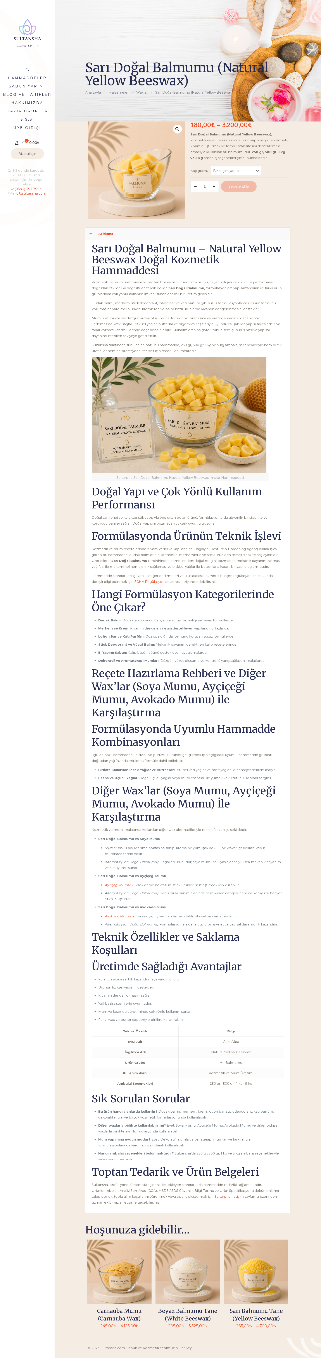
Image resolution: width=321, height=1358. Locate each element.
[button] (177, 129)
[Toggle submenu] (50, 111)
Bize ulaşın (27, 154)
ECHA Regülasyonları (151, 582)
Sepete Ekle (239, 186)
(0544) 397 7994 (28, 189)
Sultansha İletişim (229, 1196)
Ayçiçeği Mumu (117, 885)
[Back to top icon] (300, 1349)
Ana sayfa (93, 92)
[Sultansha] (27, 32)
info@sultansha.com (29, 193)
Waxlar (142, 92)
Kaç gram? (199, 171)
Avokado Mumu (118, 916)
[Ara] (27, 69)
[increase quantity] (214, 186)
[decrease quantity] (195, 186)
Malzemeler (119, 92)
